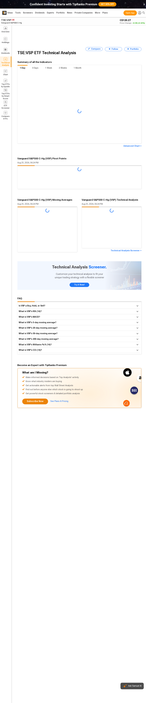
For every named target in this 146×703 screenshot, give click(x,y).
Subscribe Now (35, 401)
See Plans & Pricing (59, 401)
